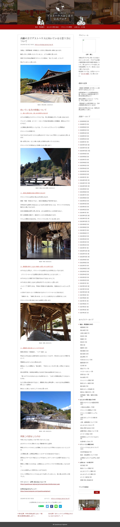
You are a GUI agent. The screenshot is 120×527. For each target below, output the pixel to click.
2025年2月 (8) (84, 174)
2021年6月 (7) (84, 304)
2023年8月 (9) (84, 227)
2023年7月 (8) (84, 230)
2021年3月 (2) (84, 312)
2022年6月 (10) (84, 268)
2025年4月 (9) (84, 168)
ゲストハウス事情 (66, 27)
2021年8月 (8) (84, 298)
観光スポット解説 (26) (87, 383)
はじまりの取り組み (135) (88, 399)
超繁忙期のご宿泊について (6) (89, 431)
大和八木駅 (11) (84, 333)
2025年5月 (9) (84, 165)
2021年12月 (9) (84, 286)
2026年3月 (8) (84, 136)
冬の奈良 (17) (84, 377)
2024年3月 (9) (84, 206)
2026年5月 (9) (84, 130)
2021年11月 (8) (84, 289)
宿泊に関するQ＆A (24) (87, 428)
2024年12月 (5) (84, 180)
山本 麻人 (89, 54)
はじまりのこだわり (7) (87, 425)
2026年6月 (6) (84, 127)
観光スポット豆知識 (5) (87, 389)
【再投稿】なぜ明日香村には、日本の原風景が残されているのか (89, 104)
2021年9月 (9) (84, 295)
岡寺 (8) (82, 345)
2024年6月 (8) (84, 198)
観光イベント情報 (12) (87, 468)
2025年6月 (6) (84, 162)
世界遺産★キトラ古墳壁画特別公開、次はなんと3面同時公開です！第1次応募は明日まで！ (89, 94)
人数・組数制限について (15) (88, 422)
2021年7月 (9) (84, 301)
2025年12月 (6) (84, 145)
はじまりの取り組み (53, 27)
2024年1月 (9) (84, 212)
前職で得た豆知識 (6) (86, 480)
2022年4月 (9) (84, 274)
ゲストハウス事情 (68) (87, 444)
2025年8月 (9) (84, 156)
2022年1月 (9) (84, 283)
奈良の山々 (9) (84, 374)
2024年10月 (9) (84, 186)
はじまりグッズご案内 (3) (88, 474)
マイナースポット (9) (86, 371)
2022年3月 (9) (84, 277)
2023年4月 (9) (84, 239)
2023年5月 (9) (84, 236)
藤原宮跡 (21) (84, 362)
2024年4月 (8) (84, 204)
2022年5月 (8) (84, 271)
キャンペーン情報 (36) (87, 380)
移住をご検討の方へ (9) (87, 392)
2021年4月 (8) (84, 310)
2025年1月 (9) (84, 177)
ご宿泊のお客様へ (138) (87, 407)
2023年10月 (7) (84, 221)
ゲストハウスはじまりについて (44, 44)
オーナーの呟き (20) (86, 434)
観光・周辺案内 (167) (86, 324)
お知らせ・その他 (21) (86, 462)
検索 (97, 492)
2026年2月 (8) (84, 139)
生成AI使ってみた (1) (86, 441)
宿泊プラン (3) (84, 368)
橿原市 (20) (83, 348)
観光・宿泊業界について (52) (89, 455)
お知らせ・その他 (79, 27)
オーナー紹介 (85, 74)
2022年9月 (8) (84, 259)
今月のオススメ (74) (86, 359)
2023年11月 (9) (84, 218)
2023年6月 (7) (84, 233)
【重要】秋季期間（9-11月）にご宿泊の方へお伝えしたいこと (89, 88)
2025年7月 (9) (84, 159)
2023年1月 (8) (84, 248)
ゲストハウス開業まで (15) (88, 410)
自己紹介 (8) (84, 465)
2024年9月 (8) (84, 189)
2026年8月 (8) (84, 121)
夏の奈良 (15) (84, 386)
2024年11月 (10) (85, 183)
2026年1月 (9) (84, 142)
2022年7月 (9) (84, 265)
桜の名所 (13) (84, 330)
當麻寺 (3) (83, 339)
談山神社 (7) (84, 357)
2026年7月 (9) (84, 124)
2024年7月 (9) (84, 195)
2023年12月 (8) (84, 215)
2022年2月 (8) (84, 280)
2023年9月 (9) (84, 224)
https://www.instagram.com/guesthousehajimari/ (35, 491)
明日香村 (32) (84, 351)
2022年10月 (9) (84, 257)
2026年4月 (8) (84, 133)
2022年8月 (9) (84, 262)
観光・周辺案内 (39, 27)
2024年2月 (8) (84, 209)
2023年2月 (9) (84, 245)
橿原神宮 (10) (84, 327)
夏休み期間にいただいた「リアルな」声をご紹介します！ (88, 99)
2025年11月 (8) (84, 148)
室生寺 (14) (83, 342)
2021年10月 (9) (84, 292)
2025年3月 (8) (84, 171)
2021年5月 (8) (84, 307)
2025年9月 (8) (84, 153)
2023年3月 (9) (84, 242)
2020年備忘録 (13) (86, 452)
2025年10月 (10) (85, 151)
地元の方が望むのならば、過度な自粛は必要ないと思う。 (89, 108)
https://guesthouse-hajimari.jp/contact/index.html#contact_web (40, 484)
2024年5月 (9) (84, 201)
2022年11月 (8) (84, 254)
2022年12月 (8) (84, 251)
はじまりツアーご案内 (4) (88, 471)
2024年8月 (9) (84, 192)
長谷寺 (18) (83, 336)
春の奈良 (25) (84, 354)
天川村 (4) (83, 365)
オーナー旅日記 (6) (86, 477)
